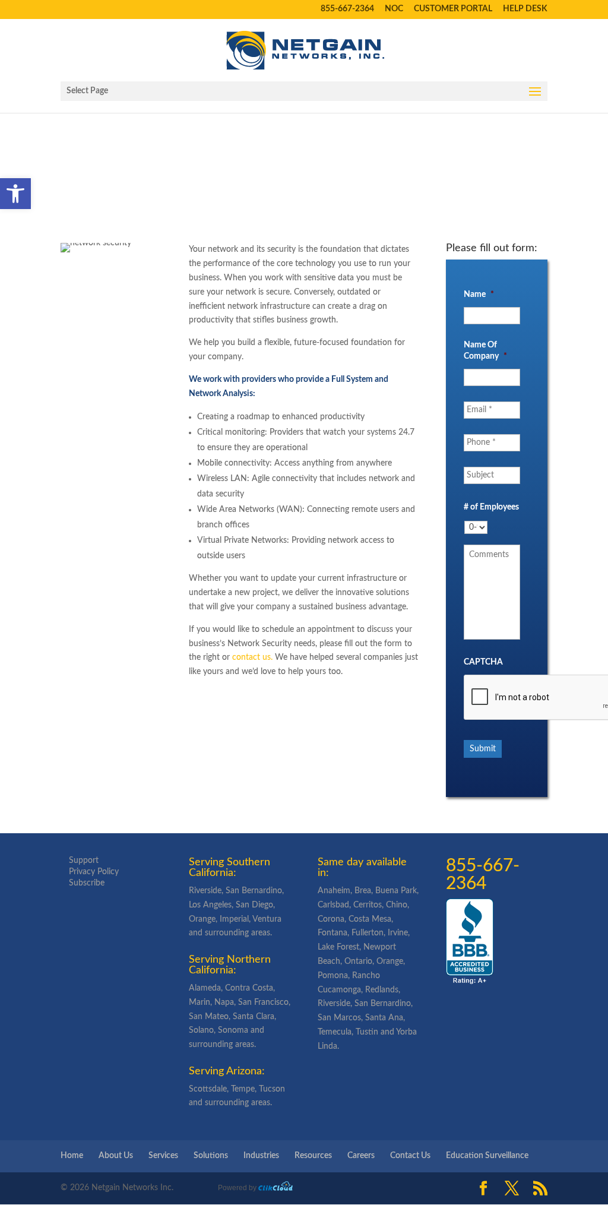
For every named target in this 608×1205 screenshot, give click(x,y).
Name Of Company (485, 350)
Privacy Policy (94, 872)
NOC (394, 9)
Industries (261, 1156)
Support (84, 860)
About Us (116, 1156)
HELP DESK (525, 9)
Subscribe (86, 883)
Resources (313, 1156)
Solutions (211, 1156)
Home (72, 1156)
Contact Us (410, 1156)
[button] (15, 193)
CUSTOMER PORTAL (453, 9)
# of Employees (491, 507)
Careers (361, 1156)
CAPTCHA (483, 662)
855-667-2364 (347, 9)
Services (163, 1156)
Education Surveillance (487, 1156)
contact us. (252, 657)
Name (479, 294)
